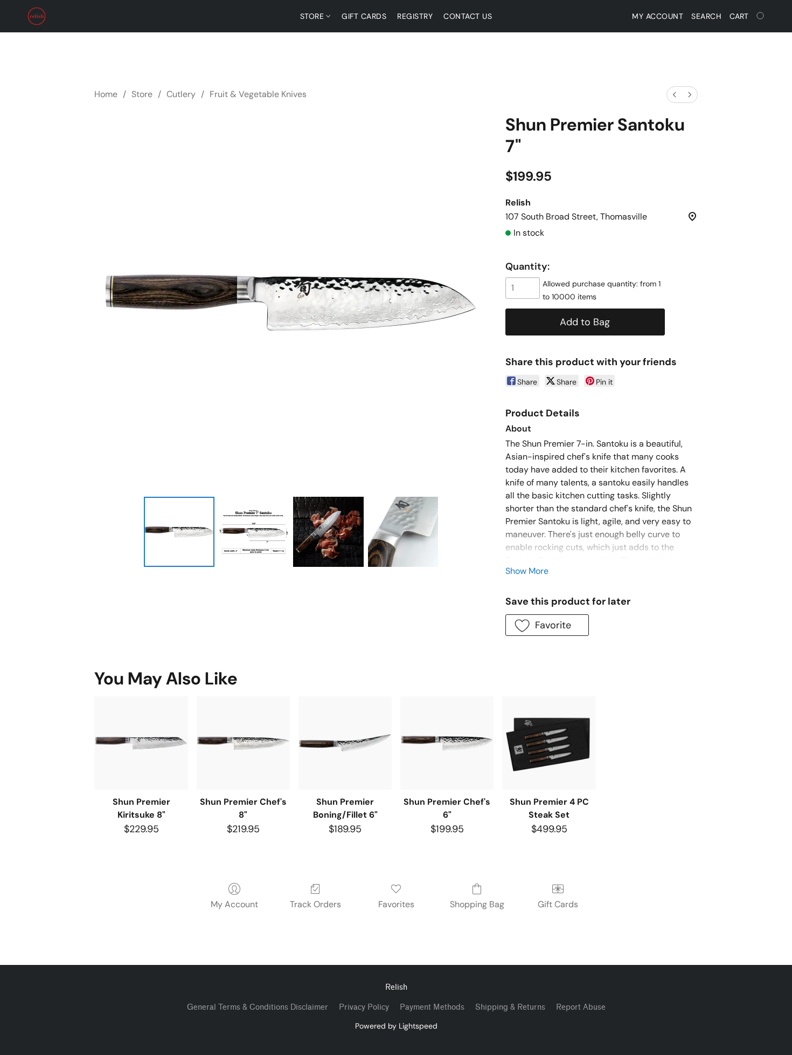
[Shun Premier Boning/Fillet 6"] (345, 743)
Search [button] (706, 16)
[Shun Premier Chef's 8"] (243, 743)
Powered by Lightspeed (396, 1026)
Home (105, 94)
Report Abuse (581, 1007)
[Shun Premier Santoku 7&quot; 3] (403, 532)
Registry (415, 16)
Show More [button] (526, 571)
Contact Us (467, 16)
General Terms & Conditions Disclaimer (257, 1007)
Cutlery (181, 94)
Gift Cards (364, 16)
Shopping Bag (477, 904)
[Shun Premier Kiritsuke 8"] (140, 743)
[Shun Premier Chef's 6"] (447, 743)
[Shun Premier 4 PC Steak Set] (548, 743)
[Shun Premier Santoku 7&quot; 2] (328, 532)
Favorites (396, 904)
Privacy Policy (364, 1007)
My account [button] (657, 16)
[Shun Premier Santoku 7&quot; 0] (179, 532)
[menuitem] (674, 94)
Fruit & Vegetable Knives (258, 94)
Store (313, 16)
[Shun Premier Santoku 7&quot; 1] (254, 532)
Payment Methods (432, 1007)
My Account (234, 904)
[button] (36, 16)
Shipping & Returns (510, 1007)
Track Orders (315, 904)
